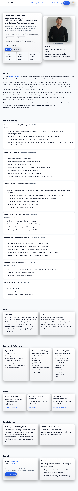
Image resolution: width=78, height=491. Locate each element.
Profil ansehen (16, 466)
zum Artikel (33, 407)
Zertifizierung (58, 3)
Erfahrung (34, 3)
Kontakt (66, 3)
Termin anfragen (11, 474)
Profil (28, 3)
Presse (44, 3)
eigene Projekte (14, 77)
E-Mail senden (14, 461)
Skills (39, 3)
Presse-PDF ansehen (11, 407)
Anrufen (13, 463)
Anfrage (8, 49)
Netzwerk (50, 3)
